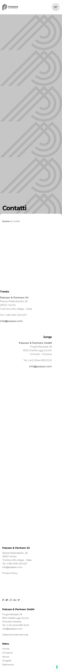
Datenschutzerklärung (15, 634)
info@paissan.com (11, 321)
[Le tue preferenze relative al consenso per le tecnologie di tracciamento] (57, 667)
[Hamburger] (56, 7)
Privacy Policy (9, 573)
